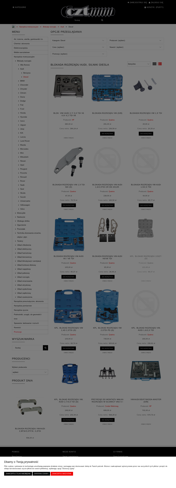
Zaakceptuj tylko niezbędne (18, 473)
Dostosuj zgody (41, 473)
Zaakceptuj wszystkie (61, 473)
